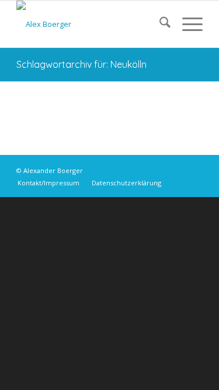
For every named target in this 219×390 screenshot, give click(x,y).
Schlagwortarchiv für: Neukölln (81, 64)
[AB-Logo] (90, 24)
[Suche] (159, 24)
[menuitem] (159, 24)
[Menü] (187, 24)
